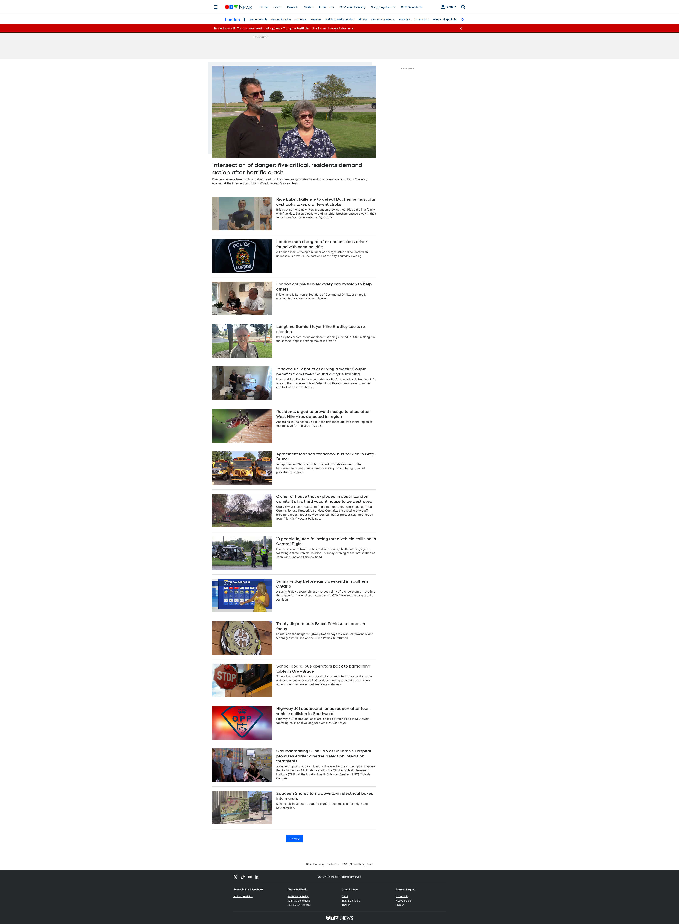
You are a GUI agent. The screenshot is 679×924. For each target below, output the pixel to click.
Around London (281, 19)
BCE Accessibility (243, 896)
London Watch (258, 19)
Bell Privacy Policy (298, 896)
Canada (293, 7)
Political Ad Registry (299, 904)
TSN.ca (346, 904)
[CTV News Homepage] (238, 7)
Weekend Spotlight (445, 19)
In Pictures (326, 7)
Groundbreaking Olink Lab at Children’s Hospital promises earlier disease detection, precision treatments (323, 756)
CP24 (345, 896)
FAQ (344, 863)
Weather (316, 19)
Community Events (383, 19)
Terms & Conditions (299, 900)
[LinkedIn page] (257, 877)
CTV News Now (411, 7)
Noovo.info (402, 896)
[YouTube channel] (250, 877)
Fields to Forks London (339, 19)
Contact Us (422, 19)
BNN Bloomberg (351, 900)
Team (370, 863)
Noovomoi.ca (403, 900)
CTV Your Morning (352, 7)
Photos (362, 19)
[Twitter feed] (235, 877)
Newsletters (357, 863)
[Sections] (215, 7)
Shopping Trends (383, 7)
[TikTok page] (242, 877)
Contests (300, 19)
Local (277, 7)
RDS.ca (400, 904)
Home (263, 7)
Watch (308, 7)
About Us (405, 19)
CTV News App (315, 863)
